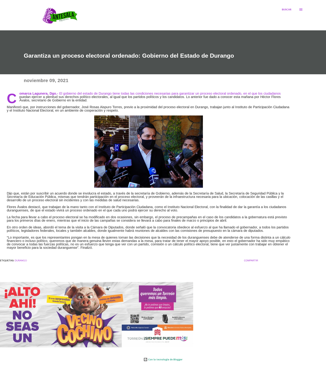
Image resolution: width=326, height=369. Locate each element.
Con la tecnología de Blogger (165, 359)
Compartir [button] (251, 260)
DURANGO (21, 260)
